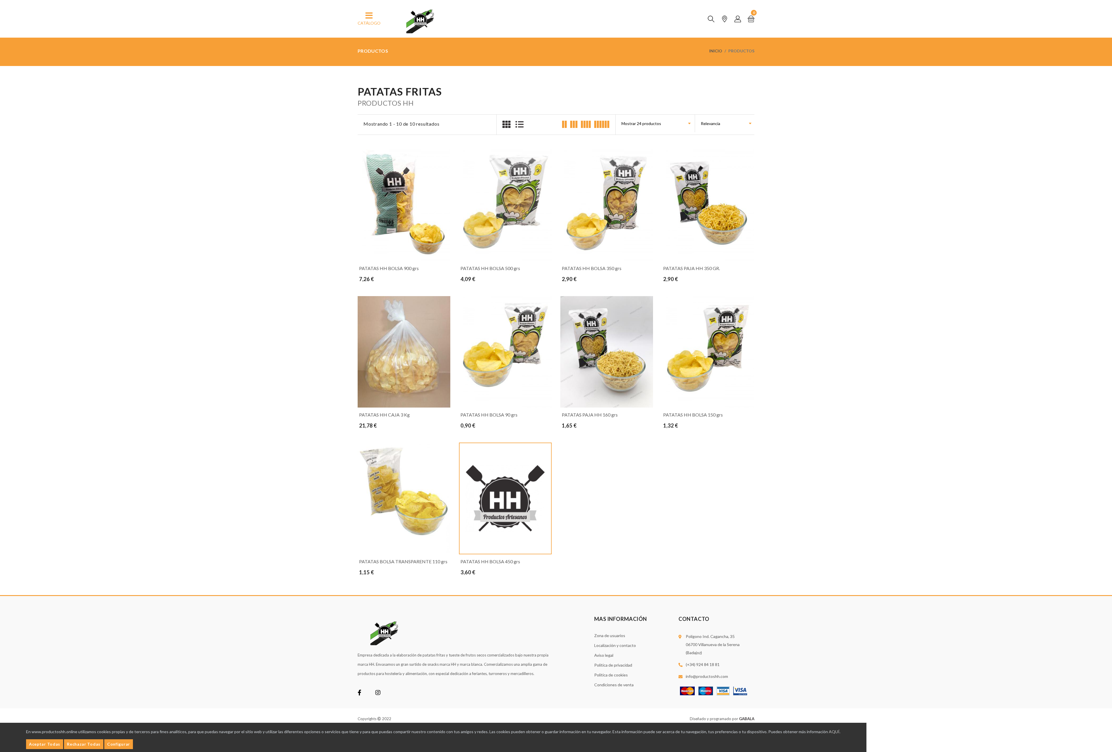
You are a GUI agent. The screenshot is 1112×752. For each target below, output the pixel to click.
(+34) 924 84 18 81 (703, 664)
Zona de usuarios (609, 635)
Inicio (715, 50)
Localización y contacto (615, 645)
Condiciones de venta (614, 684)
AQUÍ (834, 731)
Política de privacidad (613, 665)
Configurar (118, 744)
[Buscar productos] (711, 19)
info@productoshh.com (707, 676)
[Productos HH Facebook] (359, 693)
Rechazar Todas (83, 744)
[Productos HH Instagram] (378, 693)
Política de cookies (611, 674)
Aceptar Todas (44, 744)
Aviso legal (603, 655)
